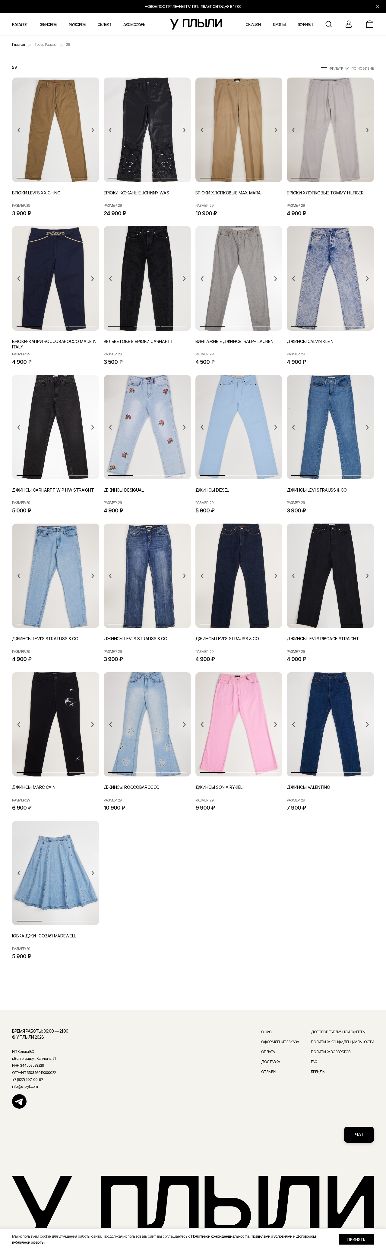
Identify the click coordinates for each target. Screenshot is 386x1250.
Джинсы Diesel (212, 490)
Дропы (279, 24)
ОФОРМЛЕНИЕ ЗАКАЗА (280, 1042)
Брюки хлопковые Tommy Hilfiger (325, 192)
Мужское (77, 24)
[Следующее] (92, 130)
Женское (48, 24)
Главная (18, 44)
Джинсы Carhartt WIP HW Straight (53, 490)
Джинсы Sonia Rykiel (218, 787)
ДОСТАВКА (270, 1062)
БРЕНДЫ (318, 1071)
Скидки (253, 24)
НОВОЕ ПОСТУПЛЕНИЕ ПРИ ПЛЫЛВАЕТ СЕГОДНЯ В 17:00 (193, 6)
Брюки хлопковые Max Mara (228, 192)
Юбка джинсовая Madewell (44, 935)
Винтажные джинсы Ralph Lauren (234, 341)
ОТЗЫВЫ (268, 1071)
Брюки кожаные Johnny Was (136, 192)
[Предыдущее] (18, 130)
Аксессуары (134, 24)
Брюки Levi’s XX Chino (36, 192)
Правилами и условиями (271, 1236)
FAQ (314, 1062)
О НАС (266, 1032)
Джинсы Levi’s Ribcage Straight (323, 638)
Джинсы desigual (124, 490)
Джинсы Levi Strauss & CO (317, 490)
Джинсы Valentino (308, 787)
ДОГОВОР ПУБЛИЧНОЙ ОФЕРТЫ (338, 1032)
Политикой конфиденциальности (220, 1236)
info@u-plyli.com (25, 1086)
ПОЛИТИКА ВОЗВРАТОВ (330, 1052)
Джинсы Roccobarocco (132, 787)
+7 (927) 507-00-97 (27, 1079)
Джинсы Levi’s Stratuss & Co (45, 638)
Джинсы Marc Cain (33, 787)
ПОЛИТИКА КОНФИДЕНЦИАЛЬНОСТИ (342, 1042)
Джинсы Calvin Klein (310, 341)
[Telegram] (19, 1101)
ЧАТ (359, 1135)
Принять (356, 1239)
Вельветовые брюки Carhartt (138, 341)
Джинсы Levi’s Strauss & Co (135, 638)
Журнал (305, 24)
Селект (104, 24)
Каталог (20, 24)
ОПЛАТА (268, 1052)
